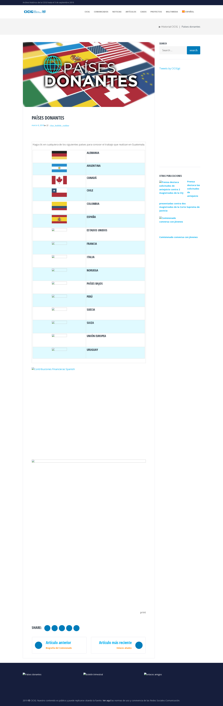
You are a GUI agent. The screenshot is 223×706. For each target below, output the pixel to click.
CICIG (87, 11)
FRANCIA (92, 244)
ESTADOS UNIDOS (97, 230)
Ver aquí (107, 700)
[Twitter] (185, 2)
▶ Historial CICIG (168, 26)
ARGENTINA (94, 166)
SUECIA (91, 309)
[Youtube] (190, 2)
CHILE (90, 190)
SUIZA (90, 323)
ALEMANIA (93, 153)
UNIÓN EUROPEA (96, 336)
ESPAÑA (91, 217)
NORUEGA (92, 270)
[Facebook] (199, 2)
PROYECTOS (156, 11)
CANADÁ (92, 178)
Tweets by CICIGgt (169, 68)
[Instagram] (194, 2)
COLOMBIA (93, 204)
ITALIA (91, 257)
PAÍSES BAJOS (95, 283)
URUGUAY (92, 350)
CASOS (143, 11)
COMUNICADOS (101, 11)
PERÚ (90, 296)
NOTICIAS (116, 11)
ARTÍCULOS (131, 11)
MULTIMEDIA (172, 11)
